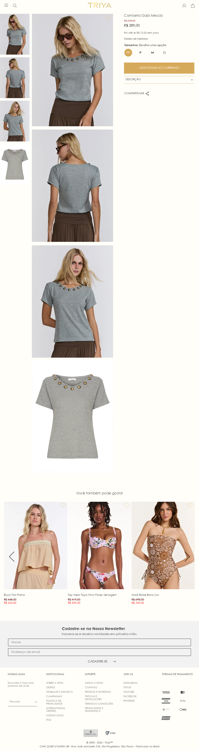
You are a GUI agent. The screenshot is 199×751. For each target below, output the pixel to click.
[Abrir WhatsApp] (189, 741)
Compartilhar (134, 93)
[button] (14, 6)
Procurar (15, 701)
